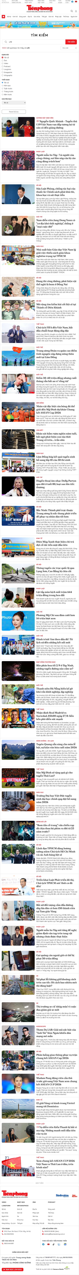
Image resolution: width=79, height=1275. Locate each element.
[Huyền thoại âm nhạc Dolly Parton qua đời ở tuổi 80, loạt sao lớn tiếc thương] (18, 486)
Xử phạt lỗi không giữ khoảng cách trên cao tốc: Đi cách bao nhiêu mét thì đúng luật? (56, 982)
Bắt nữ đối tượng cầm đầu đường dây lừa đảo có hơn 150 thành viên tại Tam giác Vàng (55, 908)
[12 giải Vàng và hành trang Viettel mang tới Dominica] (18, 1109)
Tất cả (6, 57)
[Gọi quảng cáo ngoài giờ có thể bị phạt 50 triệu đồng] (18, 961)
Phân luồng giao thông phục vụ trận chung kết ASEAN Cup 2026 (56, 1056)
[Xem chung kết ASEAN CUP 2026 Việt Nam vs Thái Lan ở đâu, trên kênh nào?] (18, 1166)
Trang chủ (3, 16)
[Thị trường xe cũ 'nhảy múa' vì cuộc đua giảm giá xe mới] (18, 1012)
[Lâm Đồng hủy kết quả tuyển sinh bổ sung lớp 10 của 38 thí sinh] (18, 462)
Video (6, 63)
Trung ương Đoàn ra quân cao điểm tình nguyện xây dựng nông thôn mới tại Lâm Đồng (56, 354)
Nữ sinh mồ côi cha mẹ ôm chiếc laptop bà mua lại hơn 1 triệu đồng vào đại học (56, 1263)
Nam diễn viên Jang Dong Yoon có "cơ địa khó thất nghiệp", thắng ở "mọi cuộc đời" (55, 223)
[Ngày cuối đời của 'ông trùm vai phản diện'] (18, 1215)
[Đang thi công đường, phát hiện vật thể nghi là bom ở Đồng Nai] (18, 287)
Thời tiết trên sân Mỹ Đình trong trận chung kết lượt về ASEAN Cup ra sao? (56, 1235)
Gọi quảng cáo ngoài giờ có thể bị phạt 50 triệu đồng (55, 957)
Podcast (7, 66)
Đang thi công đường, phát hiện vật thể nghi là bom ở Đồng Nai (56, 283)
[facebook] (72, 1)
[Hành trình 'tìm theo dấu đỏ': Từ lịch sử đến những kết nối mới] (18, 645)
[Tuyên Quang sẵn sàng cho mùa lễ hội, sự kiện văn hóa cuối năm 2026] (18, 750)
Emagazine (8, 72)
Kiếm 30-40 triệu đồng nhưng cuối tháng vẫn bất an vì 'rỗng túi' (56, 379)
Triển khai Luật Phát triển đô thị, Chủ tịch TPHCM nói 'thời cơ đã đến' (55, 883)
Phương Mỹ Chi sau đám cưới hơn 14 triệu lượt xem (55, 617)
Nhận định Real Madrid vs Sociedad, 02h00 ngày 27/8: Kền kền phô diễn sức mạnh (55, 716)
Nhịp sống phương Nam (45, 662)
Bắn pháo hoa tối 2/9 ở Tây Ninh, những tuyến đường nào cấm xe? (55, 667)
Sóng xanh (22, 17)
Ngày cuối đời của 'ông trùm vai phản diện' (54, 1211)
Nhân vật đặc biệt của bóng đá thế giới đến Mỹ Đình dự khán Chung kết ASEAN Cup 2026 (55, 409)
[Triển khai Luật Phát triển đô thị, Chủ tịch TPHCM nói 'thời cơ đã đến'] (18, 885)
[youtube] (76, 1)
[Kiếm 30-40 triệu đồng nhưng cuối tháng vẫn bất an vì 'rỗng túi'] (18, 383)
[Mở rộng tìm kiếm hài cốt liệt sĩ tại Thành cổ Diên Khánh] (18, 310)
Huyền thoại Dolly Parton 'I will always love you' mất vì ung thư (54, 1187)
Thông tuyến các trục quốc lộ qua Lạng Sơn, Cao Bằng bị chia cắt (55, 569)
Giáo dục (40, 246)
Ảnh (5, 60)
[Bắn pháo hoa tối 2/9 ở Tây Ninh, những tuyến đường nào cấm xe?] (18, 671)
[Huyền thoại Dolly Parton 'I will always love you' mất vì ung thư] (18, 1191)
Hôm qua (7, 85)
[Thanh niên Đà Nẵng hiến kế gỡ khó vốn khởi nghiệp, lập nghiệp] (18, 694)
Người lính (74, 17)
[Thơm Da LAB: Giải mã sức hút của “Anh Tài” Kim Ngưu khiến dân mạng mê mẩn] (18, 1035)
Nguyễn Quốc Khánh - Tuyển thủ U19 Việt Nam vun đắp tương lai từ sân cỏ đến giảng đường (56, 124)
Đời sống (40, 403)
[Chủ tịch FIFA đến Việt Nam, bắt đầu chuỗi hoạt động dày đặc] (18, 333)
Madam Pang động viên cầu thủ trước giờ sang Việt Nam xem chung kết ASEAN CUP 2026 (56, 1081)
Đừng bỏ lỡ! (41, 822)
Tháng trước (8, 91)
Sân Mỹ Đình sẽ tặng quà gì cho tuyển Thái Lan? (54, 774)
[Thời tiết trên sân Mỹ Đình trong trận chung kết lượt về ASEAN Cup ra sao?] (18, 1238)
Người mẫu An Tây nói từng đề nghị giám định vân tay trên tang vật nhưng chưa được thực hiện (56, 933)
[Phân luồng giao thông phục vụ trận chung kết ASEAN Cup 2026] (18, 1060)
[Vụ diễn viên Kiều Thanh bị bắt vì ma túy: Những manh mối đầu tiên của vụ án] (18, 1133)
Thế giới (44, 17)
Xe (37, 976)
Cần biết (39, 430)
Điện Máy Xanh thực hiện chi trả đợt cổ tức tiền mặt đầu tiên (55, 543)
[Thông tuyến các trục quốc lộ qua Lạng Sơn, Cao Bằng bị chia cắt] (18, 573)
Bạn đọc (39, 1256)
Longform (7, 69)
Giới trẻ (51, 17)
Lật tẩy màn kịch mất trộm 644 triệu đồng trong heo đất (54, 593)
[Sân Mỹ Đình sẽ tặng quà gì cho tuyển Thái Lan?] (18, 778)
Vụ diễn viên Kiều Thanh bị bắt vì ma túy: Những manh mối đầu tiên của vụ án (56, 1130)
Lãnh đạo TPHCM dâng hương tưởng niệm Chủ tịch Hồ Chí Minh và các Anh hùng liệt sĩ (55, 851)
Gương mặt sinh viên (44, 118)
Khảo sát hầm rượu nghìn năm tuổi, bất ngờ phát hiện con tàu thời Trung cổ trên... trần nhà (56, 437)
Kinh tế (15, 17)
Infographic (8, 75)
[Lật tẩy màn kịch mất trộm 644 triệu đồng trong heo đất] (18, 597)
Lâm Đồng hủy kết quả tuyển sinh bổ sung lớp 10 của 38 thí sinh (55, 458)
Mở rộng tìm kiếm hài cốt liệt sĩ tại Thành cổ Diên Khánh (56, 306)
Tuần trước (8, 88)
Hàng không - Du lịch (45, 741)
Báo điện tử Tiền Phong (39, 8)
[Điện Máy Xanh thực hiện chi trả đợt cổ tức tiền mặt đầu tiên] (18, 547)
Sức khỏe (37, 17)
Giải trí (39, 217)
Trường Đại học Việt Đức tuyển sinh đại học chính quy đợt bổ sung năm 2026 (56, 799)
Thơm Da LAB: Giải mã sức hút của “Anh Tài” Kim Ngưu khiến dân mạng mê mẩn (56, 1033)
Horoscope (41, 1026)
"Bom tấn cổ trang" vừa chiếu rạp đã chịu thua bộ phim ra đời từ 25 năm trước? (55, 828)
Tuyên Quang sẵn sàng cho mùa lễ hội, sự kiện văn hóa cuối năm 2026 (56, 746)
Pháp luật (58, 17)
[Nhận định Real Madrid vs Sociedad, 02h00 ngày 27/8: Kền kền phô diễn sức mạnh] (18, 718)
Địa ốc (30, 17)
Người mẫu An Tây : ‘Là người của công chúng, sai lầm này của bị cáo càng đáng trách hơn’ (56, 158)
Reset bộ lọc (14, 112)
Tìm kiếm (39, 35)
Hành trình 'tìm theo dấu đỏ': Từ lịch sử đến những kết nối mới (54, 641)
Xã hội (9, 17)
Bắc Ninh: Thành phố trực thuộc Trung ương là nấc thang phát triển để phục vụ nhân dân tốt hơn (56, 513)
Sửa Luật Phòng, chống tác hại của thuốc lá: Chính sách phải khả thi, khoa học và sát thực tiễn (55, 192)
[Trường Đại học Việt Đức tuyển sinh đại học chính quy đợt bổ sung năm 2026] (18, 801)
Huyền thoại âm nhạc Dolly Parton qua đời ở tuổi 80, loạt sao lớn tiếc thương (56, 484)
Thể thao (66, 17)
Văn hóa (39, 1206)
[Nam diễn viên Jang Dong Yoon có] (18, 226)
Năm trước (8, 94)
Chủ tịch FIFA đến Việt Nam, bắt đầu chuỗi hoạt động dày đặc (54, 329)
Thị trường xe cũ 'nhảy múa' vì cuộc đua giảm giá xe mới (56, 1008)
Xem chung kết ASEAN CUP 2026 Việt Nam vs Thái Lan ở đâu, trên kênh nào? (55, 1164)
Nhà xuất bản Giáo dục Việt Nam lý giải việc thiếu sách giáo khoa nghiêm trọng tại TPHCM (56, 253)
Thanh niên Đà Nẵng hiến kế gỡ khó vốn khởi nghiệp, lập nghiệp (54, 690)
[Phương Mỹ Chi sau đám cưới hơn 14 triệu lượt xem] (18, 621)
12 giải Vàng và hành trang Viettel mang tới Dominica (55, 1105)
